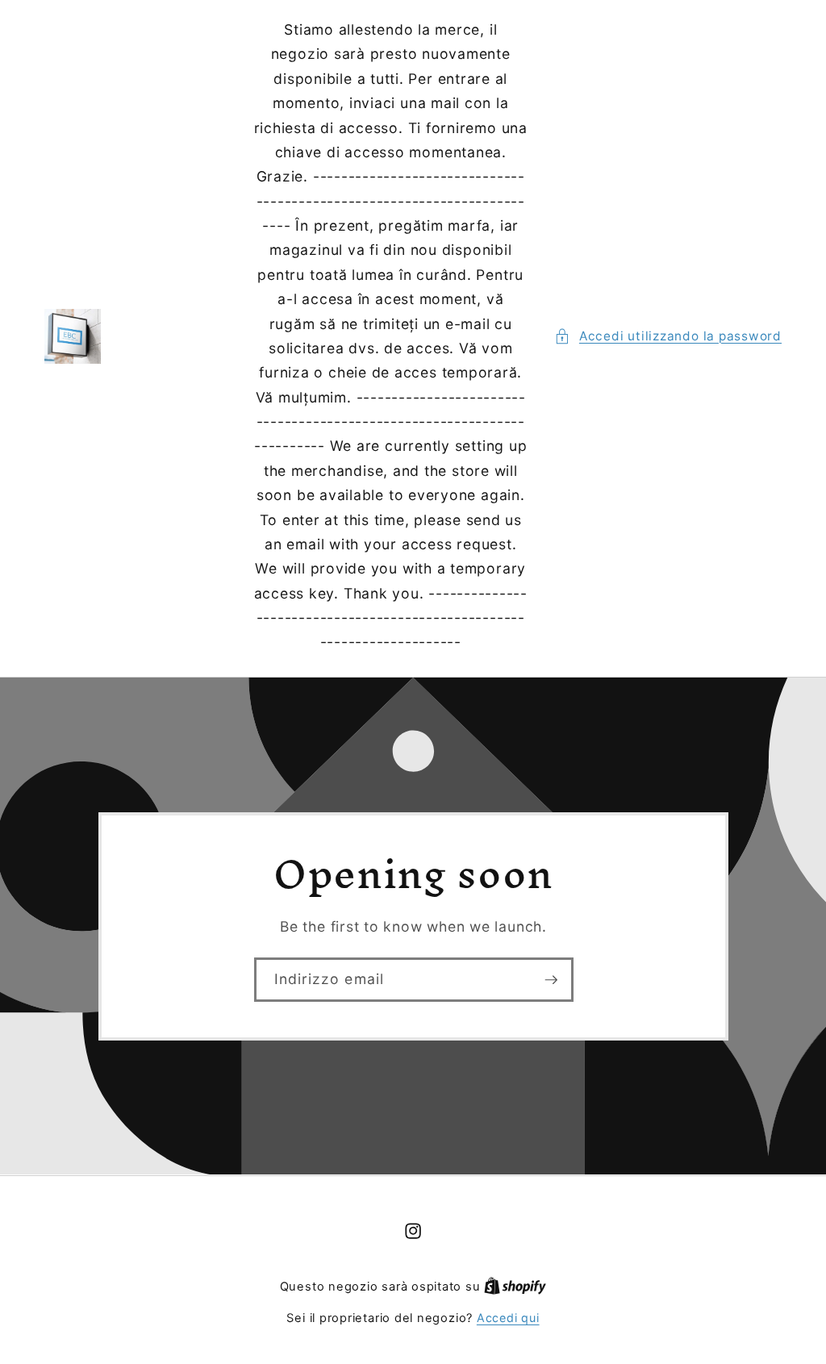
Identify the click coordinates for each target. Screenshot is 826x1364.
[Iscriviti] (551, 979)
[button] (668, 337)
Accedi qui (508, 1317)
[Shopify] (515, 1286)
